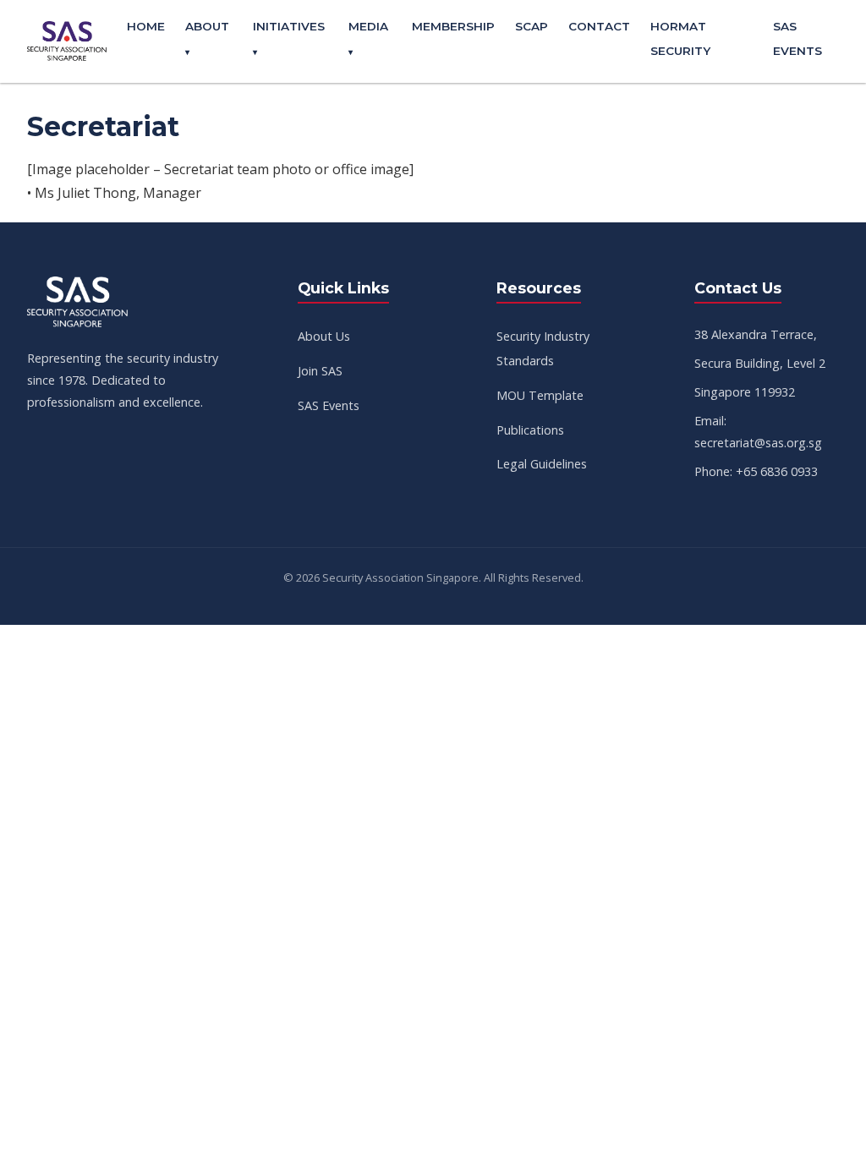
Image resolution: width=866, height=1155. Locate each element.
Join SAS (320, 371)
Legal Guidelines (541, 464)
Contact (599, 26)
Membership (453, 26)
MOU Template (540, 395)
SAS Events (328, 405)
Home (146, 26)
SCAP (531, 26)
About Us (324, 336)
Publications (530, 430)
